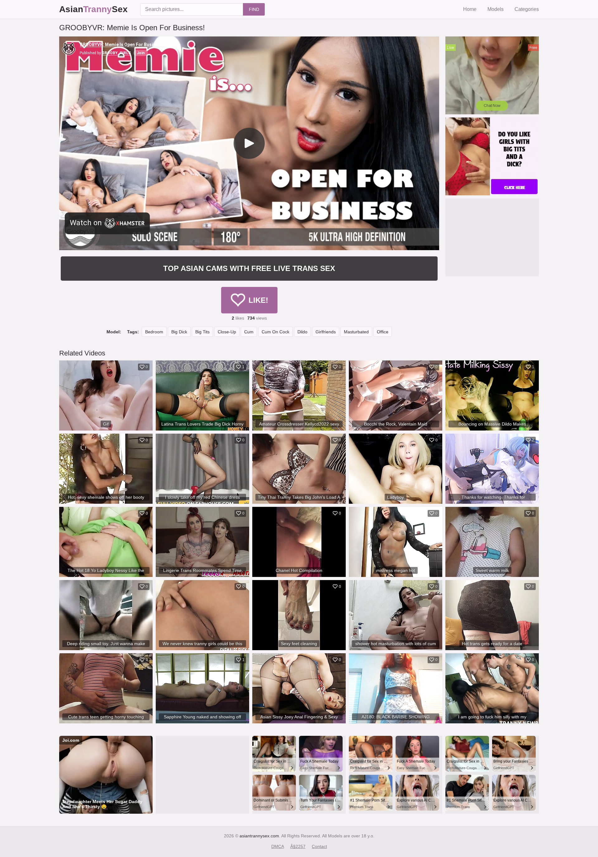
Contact (319, 846)
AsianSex (93, 9)
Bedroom (154, 331)
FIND (254, 9)
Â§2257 (298, 846)
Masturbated (356, 331)
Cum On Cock (275, 331)
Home (470, 9)
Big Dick (179, 331)
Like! (258, 300)
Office (382, 331)
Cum (249, 331)
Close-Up (227, 331)
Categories (527, 9)
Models (495, 9)
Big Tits (202, 331)
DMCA (277, 846)
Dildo (302, 331)
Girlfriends (326, 331)
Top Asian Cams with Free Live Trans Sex (249, 268)
